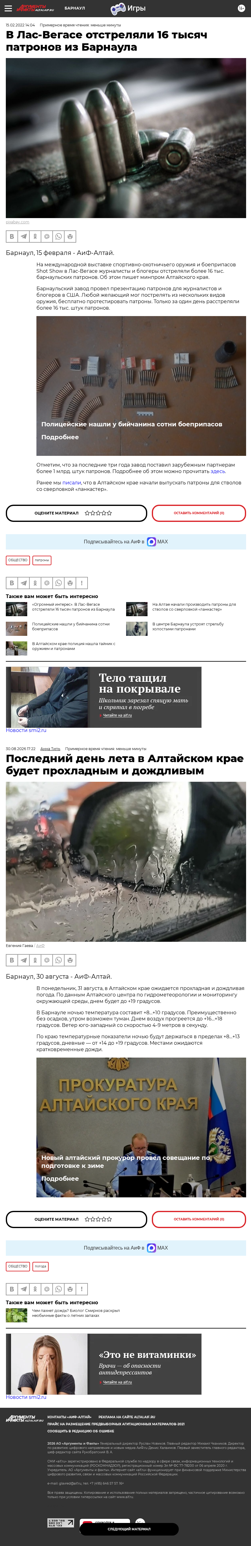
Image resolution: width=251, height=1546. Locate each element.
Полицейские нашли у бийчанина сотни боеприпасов (131, 424)
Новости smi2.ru (26, 730)
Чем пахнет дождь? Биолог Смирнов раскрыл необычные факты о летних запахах (76, 1313)
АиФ (40, 945)
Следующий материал (129, 1529)
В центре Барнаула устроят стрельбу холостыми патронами (188, 626)
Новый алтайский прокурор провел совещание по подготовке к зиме (125, 1161)
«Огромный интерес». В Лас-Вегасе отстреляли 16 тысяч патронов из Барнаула (73, 607)
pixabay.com (17, 222)
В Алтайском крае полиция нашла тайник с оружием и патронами (73, 646)
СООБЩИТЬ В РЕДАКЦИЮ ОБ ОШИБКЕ (80, 1431)
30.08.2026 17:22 (21, 748)
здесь (218, 471)
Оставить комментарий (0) (199, 513)
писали (71, 483)
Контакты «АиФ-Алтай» (69, 1417)
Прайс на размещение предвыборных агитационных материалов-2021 (116, 1424)
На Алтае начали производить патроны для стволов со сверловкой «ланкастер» (194, 607)
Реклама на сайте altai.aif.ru (127, 1417)
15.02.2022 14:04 (20, 25)
